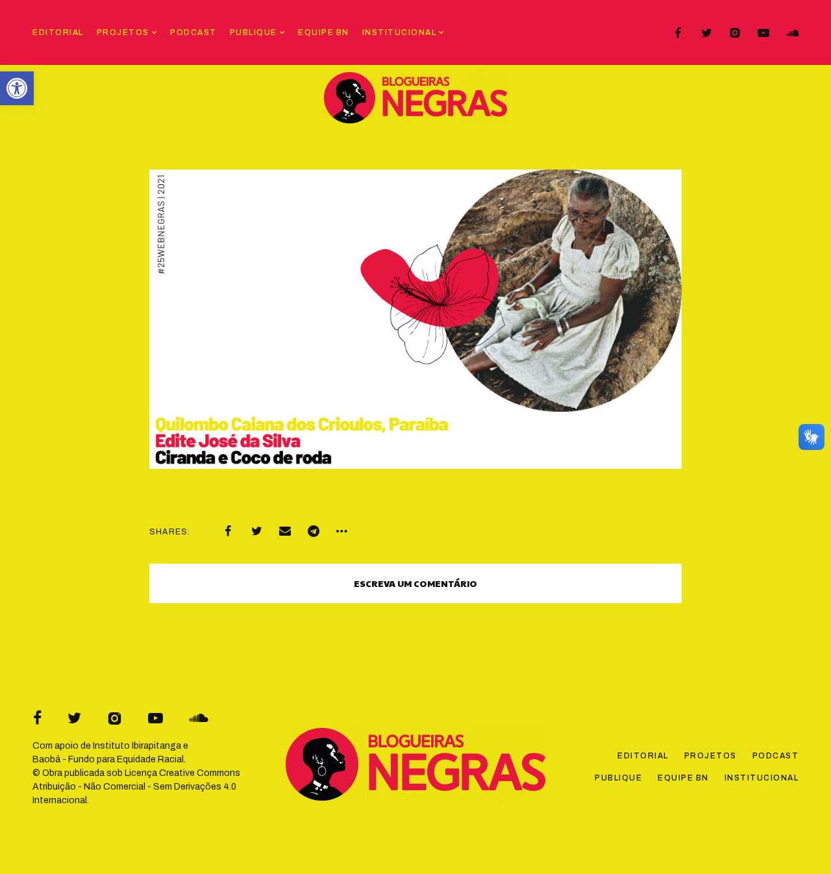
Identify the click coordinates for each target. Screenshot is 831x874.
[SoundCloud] (792, 33)
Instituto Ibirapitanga (137, 746)
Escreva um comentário (415, 583)
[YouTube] (763, 33)
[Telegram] (313, 531)
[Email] (285, 531)
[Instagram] (735, 33)
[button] (17, 88)
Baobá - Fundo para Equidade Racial (108, 759)
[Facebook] (678, 33)
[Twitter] (706, 33)
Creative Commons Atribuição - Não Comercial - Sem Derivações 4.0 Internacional (136, 786)
